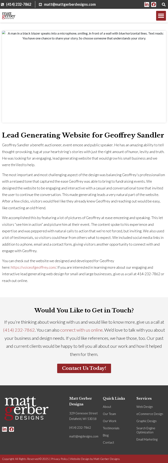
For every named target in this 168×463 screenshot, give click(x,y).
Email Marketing (147, 439)
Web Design (144, 406)
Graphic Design (146, 421)
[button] (163, 4)
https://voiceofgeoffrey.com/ (33, 267)
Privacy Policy (59, 459)
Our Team (109, 414)
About (107, 406)
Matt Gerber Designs (107, 459)
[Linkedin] (146, 4)
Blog (106, 435)
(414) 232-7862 (19, 330)
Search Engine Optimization (145, 430)
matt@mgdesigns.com (83, 436)
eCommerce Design (149, 414)
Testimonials (111, 428)
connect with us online (81, 330)
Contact (108, 442)
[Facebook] (153, 4)
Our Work (109, 421)
